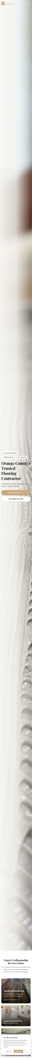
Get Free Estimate (14, 492)
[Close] (25, 1051)
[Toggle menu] (29, 3)
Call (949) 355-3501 (16, 499)
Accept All (18, 1051)
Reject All (8, 1051)
